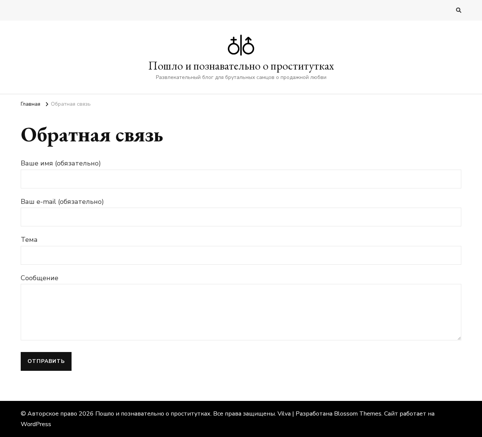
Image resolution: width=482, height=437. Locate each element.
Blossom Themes (357, 414)
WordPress (36, 424)
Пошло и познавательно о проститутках (241, 65)
